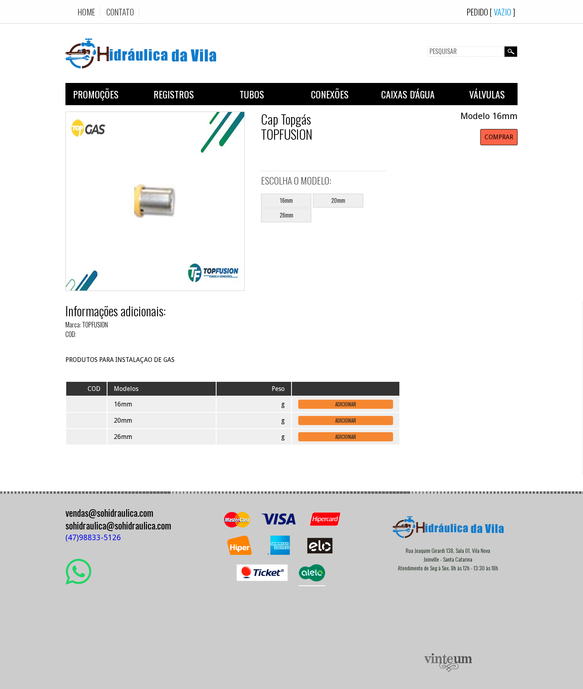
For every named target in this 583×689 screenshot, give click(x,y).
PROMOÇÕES (96, 94)
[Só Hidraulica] (140, 74)
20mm (338, 200)
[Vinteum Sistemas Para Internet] (448, 670)
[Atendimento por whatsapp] (78, 581)
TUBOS (252, 94)
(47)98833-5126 (93, 537)
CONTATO (120, 12)
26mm (286, 215)
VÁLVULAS (487, 94)
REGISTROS (173, 94)
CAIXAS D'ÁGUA (408, 94)
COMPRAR (499, 137)
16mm (286, 200)
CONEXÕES (330, 94)
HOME (86, 12)
